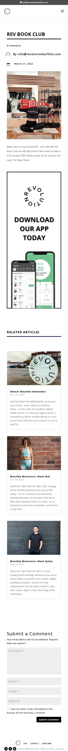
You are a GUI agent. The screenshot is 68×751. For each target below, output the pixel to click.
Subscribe (47, 743)
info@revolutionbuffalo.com (39, 54)
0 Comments (14, 45)
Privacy (42, 749)
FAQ (25, 743)
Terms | (37, 749)
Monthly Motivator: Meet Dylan (31, 561)
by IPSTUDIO (60, 749)
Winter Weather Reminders (28, 391)
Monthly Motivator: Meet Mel (30, 476)
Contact (34, 743)
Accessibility (50, 749)
